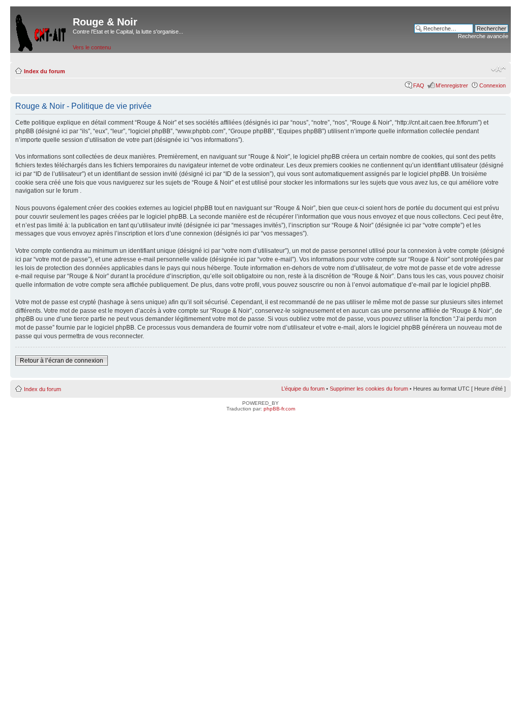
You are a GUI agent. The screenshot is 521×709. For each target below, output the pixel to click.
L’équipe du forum (303, 389)
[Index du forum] (41, 31)
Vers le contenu (92, 47)
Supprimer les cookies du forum (369, 389)
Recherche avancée (483, 36)
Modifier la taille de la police (498, 69)
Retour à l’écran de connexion (61, 360)
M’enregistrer (452, 85)
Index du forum (44, 71)
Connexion (492, 85)
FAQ (418, 85)
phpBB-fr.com (279, 408)
